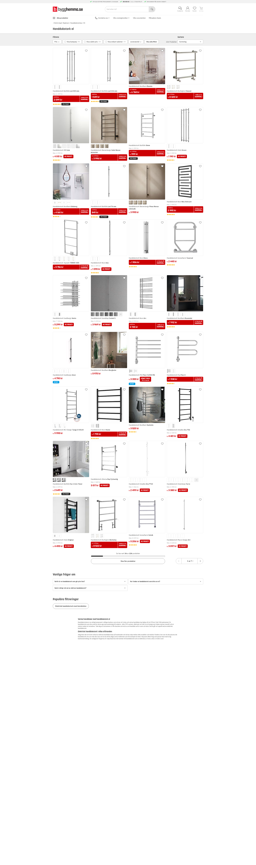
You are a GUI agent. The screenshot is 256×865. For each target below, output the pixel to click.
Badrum (66, 23)
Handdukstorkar (76, 23)
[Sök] (152, 9)
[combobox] (190, 561)
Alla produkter (62, 18)
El (84, 23)
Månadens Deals (155, 18)
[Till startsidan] (68, 9)
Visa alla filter (151, 42)
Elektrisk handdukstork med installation (70, 606)
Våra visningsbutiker (120, 18)
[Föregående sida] (179, 561)
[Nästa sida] (200, 561)
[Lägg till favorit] (86, 50)
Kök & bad (58, 23)
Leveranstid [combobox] (134, 42)
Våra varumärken (139, 18)
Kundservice (180, 11)
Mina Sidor (187, 11)
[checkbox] (72, 42)
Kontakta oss (103, 18)
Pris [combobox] (55, 42)
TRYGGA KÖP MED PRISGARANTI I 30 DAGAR (105, 1)
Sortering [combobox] (182, 42)
